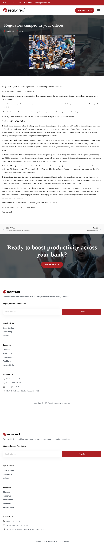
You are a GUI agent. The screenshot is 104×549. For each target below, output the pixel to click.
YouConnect (8, 357)
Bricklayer (7, 361)
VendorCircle (8, 365)
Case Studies (8, 328)
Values (6, 336)
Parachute (7, 353)
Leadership (7, 332)
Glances (6, 350)
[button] (98, 10)
